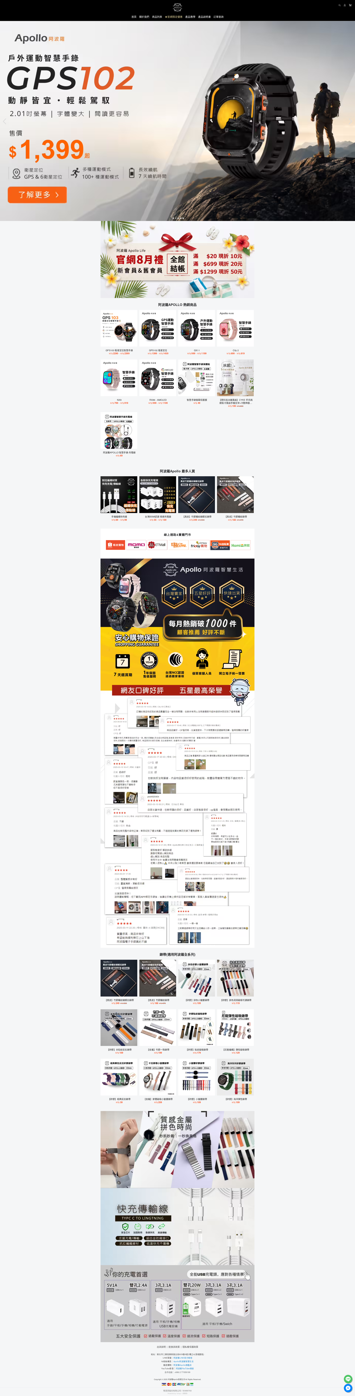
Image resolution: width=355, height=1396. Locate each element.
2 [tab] (175, 218)
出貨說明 (161, 1346)
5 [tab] (182, 218)
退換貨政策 (174, 1346)
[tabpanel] (177, 121)
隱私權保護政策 (190, 1346)
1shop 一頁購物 (181, 1393)
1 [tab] (172, 218)
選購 (121, 343)
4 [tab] (180, 218)
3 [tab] (177, 218)
